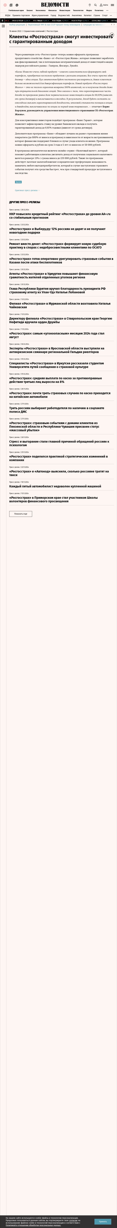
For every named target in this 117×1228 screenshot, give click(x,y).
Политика (99, 10)
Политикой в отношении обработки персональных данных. (33, 1225)
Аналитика (77, 15)
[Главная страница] (55, 5)
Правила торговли (21, 15)
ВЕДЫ (7, 15)
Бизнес (30, 10)
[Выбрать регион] (89, 5)
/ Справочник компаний (33, 31)
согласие (73, 1220)
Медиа (89, 10)
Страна (97, 15)
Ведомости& (64, 15)
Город (53, 15)
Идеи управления (40, 15)
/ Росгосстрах (51, 31)
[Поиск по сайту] (95, 5)
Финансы (52, 10)
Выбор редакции (17, 25)
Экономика (41, 10)
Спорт (105, 15)
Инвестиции (64, 10)
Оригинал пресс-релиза (26, 190)
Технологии (78, 10)
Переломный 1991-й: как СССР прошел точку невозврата (54, 25)
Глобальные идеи (16, 10)
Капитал (87, 15)
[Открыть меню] (112, 5)
